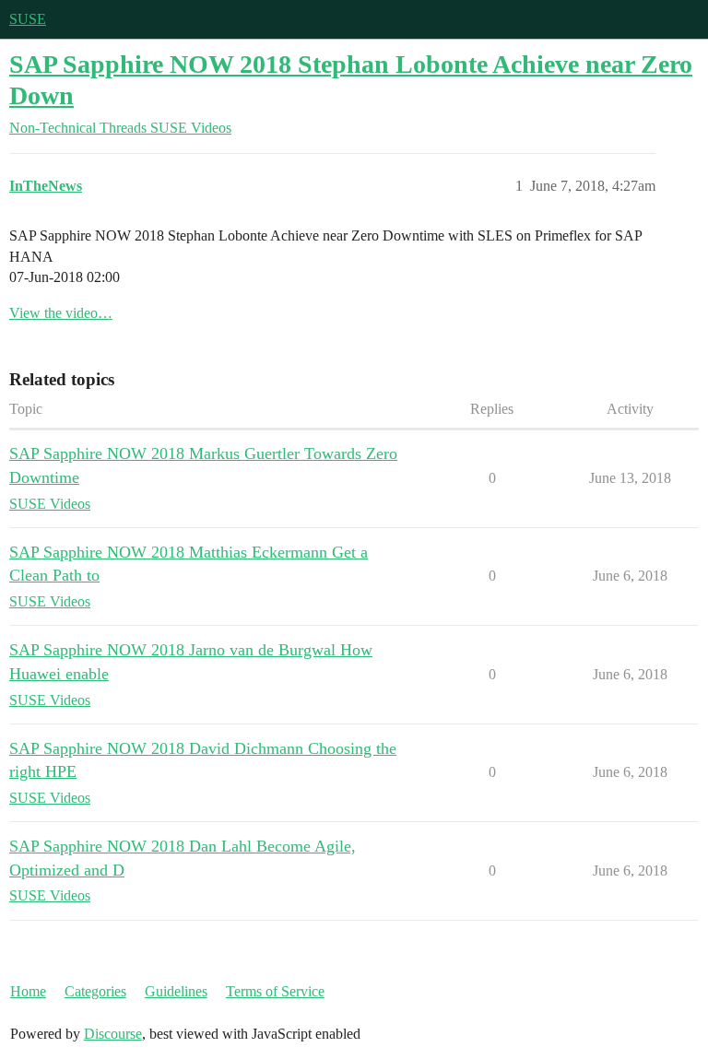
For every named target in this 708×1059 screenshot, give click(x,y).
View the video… (60, 313)
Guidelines (176, 991)
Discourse (113, 1033)
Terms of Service (275, 991)
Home (28, 991)
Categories (95, 991)
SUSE (27, 19)
